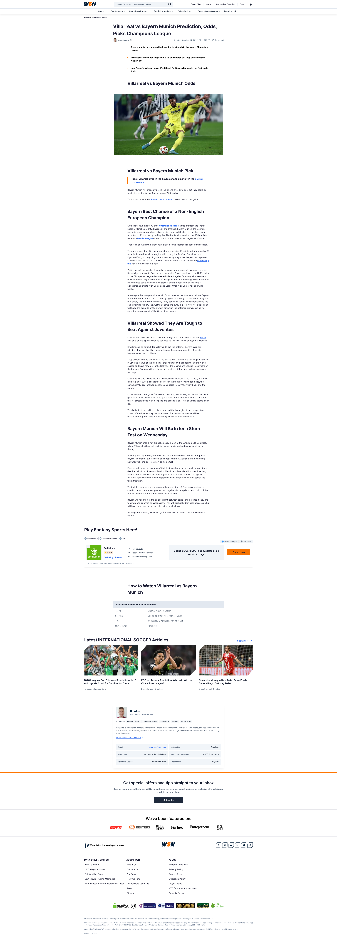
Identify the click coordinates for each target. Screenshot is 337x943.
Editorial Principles (178, 864)
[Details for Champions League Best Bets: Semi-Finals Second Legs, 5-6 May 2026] (226, 660)
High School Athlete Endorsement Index (104, 883)
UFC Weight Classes (95, 869)
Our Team (132, 874)
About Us (131, 864)
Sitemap (131, 893)
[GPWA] (203, 905)
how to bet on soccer (162, 199)
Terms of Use (175, 874)
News (208, 4)
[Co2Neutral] (217, 905)
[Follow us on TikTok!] (250, 845)
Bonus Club (196, 4)
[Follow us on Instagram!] (237, 845)
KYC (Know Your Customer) (183, 888)
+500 (203, 337)
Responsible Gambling (225, 4)
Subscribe (168, 800)
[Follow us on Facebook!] (218, 845)
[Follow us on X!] (224, 845)
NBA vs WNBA (92, 864)
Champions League (169, 225)
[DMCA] (121, 905)
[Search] (169, 4)
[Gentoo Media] (166, 905)
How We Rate (133, 879)
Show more (243, 640)
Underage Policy (177, 879)
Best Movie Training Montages (100, 879)
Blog (242, 4)
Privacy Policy (176, 869)
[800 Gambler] (185, 905)
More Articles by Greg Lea (128, 738)
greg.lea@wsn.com (157, 747)
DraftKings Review (113, 557)
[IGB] (147, 905)
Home (86, 17)
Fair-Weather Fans (94, 874)
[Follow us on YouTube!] (231, 845)
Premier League (145, 238)
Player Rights (175, 883)
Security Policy (176, 893)
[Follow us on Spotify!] (243, 845)
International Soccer (99, 17)
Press (129, 888)
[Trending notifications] (251, 4)
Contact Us (132, 869)
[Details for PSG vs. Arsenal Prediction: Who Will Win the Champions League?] (168, 660)
